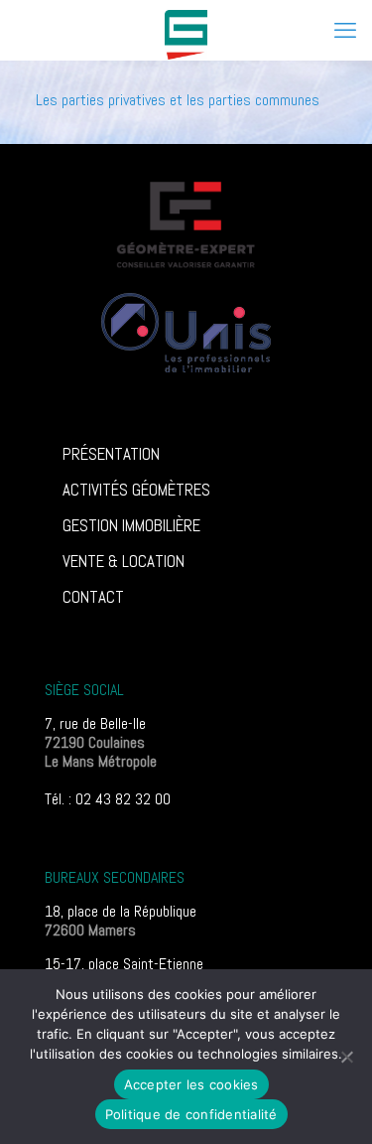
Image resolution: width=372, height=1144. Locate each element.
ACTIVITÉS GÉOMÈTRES (136, 489)
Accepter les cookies (191, 1084)
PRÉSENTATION (111, 454)
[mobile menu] (345, 30)
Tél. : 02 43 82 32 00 (108, 798)
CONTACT (93, 597)
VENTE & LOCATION (123, 561)
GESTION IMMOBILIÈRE (131, 525)
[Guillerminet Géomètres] (186, 30)
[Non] (347, 1057)
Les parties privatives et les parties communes (177, 99)
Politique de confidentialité (191, 1114)
